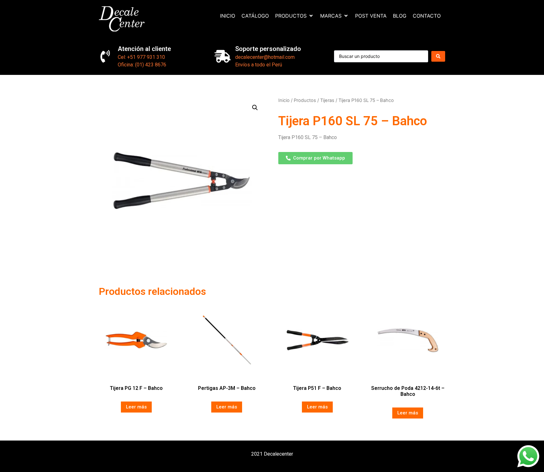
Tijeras (327, 100)
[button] (255, 107)
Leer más (136, 407)
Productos (305, 100)
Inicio (284, 100)
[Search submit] (438, 56)
